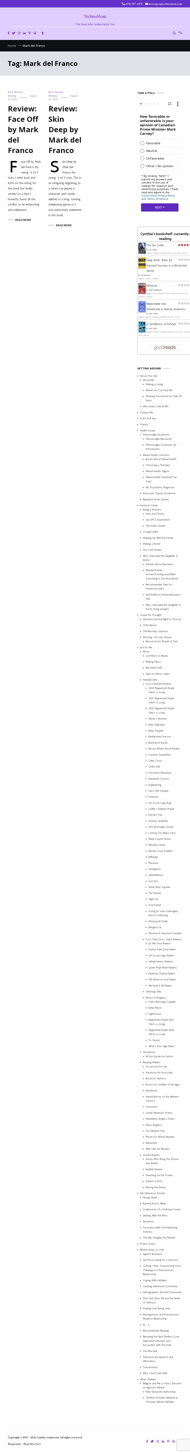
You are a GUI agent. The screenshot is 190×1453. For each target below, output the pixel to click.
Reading (12, 96)
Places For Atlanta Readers (160, 1137)
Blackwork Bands (158, 742)
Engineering (154, 784)
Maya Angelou (154, 1125)
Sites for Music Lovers (158, 673)
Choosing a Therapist (158, 465)
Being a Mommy (152, 509)
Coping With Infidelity (155, 1280)
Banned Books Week (154, 1203)
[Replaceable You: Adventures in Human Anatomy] (142, 311)
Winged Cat (154, 927)
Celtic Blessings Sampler (162, 1001)
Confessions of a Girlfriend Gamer (162, 1209)
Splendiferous (155, 875)
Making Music (153, 661)
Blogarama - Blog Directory (24, 1444)
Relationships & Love (152, 1250)
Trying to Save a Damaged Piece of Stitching (163, 913)
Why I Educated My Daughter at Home (160, 558)
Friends (144, 424)
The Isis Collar (155, 245)
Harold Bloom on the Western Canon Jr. (162, 1098)
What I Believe (148, 1379)
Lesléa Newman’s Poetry (159, 1112)
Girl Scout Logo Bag (159, 802)
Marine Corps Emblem (160, 851)
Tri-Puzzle (154, 1040)
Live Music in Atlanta (157, 655)
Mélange (153, 857)
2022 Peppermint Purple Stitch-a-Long (161, 710)
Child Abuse (149, 625)
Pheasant (153, 863)
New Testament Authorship (161, 1391)
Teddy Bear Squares (159, 887)
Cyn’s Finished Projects (158, 684)
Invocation (152, 1107)
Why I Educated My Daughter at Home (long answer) (163, 607)
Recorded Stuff (154, 667)
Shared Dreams (151, 1155)
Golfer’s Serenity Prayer (161, 808)
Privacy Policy (148, 1243)
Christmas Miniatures (160, 772)
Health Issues (147, 430)
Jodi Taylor (153, 328)
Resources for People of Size (161, 641)
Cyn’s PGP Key (148, 418)
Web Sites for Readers (158, 1149)
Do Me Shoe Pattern (159, 943)
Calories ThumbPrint (159, 754)
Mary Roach (153, 314)
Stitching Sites (153, 991)
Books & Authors (156, 1078)
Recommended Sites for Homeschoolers (159, 586)
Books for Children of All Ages (163, 1084)
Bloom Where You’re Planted (164, 748)
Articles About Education (159, 564)
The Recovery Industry (155, 631)
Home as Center (149, 505)
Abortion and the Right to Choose (162, 619)
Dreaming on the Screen (159, 1175)
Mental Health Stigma (157, 471)
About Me (148, 380)
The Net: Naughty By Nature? (159, 1237)
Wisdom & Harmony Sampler (165, 933)
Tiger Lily (153, 899)
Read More (23, 220)
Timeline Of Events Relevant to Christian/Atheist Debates (162, 1400)
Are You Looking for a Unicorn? (160, 1260)
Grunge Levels (150, 532)
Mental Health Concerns (156, 455)
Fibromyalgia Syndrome (156, 434)
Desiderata (151, 1090)
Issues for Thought (150, 615)
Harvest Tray (155, 815)
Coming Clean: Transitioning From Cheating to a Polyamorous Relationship (162, 1270)
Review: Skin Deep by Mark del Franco (64, 129)
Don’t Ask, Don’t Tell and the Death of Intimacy (161, 1300)
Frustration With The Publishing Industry (160, 1229)
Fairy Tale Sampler (158, 790)
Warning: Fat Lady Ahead (157, 637)
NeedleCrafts (150, 680)
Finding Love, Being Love (156, 1308)
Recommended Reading (156, 1330)
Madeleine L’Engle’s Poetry (160, 1119)
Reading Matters (151, 1062)
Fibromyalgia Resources (159, 439)
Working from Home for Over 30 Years (164, 398)
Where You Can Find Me (159, 390)
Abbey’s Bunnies (157, 718)
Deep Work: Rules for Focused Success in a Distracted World (166, 265)
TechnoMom (95, 16)
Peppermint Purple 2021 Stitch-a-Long (161, 1022)
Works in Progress (156, 997)
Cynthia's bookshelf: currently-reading (165, 236)
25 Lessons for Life (156, 1066)
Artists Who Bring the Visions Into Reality (162, 1161)
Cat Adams (153, 250)
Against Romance (152, 1254)
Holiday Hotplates (158, 821)
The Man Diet (150, 1351)
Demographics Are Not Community (162, 1292)
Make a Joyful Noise (159, 839)
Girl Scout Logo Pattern (161, 955)
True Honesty (150, 1367)
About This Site (148, 376)
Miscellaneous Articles (152, 1193)
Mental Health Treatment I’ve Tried (161, 479)
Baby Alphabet (156, 724)
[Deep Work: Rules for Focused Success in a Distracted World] (142, 267)
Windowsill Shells (158, 921)
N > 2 (146, 1324)
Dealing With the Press (155, 1215)
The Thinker (154, 893)
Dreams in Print (154, 1181)
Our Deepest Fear (155, 1130)
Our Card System (152, 550)
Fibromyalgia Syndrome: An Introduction (161, 447)
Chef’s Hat (154, 766)
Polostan (151, 285)
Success (153, 881)
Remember (151, 1143)
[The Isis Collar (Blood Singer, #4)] (142, 252)
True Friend (154, 905)
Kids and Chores (155, 513)
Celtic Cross (155, 760)
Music (146, 651)
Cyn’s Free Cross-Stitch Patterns (164, 939)
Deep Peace (154, 1008)
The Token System (155, 525)
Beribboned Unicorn (159, 736)
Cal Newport (146, 275)
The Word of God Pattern (162, 979)
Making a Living (154, 384)
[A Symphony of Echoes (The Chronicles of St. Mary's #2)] (142, 331)
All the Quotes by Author (159, 1056)
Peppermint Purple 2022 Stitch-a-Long (161, 1032)
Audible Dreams (154, 1169)
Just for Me (146, 647)
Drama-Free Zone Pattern (162, 949)
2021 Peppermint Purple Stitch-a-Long (161, 700)
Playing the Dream (156, 1187)
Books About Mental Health (161, 459)
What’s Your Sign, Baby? (161, 1046)
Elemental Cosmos (158, 779)
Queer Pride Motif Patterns (162, 967)
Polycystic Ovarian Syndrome (159, 493)
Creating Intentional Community (160, 1286)
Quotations (149, 1052)
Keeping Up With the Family (158, 537)
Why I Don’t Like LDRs (155, 1373)
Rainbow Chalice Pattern (161, 973)
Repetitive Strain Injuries (156, 499)
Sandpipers (154, 869)
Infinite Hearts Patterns (160, 961)
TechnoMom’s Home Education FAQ (163, 596)
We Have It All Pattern (160, 985)
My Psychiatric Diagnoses (160, 487)
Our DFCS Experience (158, 519)
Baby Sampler (156, 730)
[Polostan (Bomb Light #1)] (142, 293)
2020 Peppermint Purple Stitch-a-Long (161, 690)
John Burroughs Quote (160, 827)
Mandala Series (156, 845)
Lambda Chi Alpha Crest (161, 833)
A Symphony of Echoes (161, 324)
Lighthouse (154, 1013)
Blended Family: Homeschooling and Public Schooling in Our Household (162, 574)
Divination (148, 1221)
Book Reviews (15, 92)
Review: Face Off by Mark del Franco (23, 129)
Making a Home (151, 543)
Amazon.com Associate (159, 1072)
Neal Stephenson (155, 290)
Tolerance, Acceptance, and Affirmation (158, 1359)
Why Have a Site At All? (156, 406)
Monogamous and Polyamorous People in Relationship (161, 1316)
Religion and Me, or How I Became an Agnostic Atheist (162, 1385)
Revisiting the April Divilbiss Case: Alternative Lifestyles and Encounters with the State (161, 1341)
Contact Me (146, 412)
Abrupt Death (150, 1197)
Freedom (153, 797)
